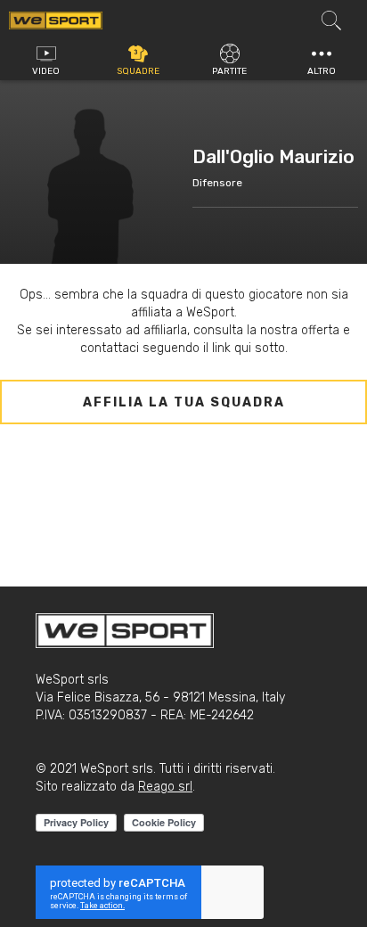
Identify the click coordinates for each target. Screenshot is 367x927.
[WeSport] (55, 20)
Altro (321, 71)
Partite (229, 71)
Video (46, 71)
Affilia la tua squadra (184, 402)
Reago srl (165, 786)
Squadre (138, 71)
